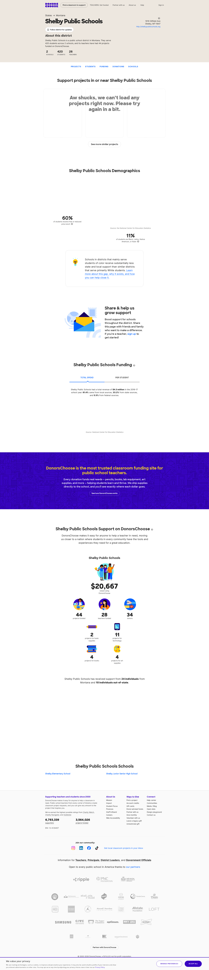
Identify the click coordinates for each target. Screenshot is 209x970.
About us (132, 5)
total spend (87, 377)
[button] (169, 964)
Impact (109, 803)
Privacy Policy (100, 967)
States (48, 15)
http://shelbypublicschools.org (148, 26)
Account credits (133, 803)
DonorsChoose (51, 5)
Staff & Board (111, 812)
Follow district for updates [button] (61, 30)
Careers (109, 815)
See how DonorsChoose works (104, 493)
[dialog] (104, 963)
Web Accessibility (113, 818)
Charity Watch (88, 812)
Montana (60, 15)
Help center (151, 800)
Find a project (132, 800)
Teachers (80, 860)
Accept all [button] (193, 964)
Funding (104, 66)
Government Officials (138, 860)
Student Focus (112, 806)
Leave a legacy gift (134, 821)
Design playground (154, 812)
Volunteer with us (133, 818)
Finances (109, 809)
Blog (155, 806)
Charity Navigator (52, 815)
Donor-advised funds (135, 809)
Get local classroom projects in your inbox (123, 848)
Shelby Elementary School (57, 773)
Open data (151, 809)
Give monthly (132, 815)
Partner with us (119, 5)
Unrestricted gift (133, 824)
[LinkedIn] (81, 848)
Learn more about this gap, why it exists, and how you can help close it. (110, 274)
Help (142, 5)
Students (90, 66)
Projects (76, 66)
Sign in (161, 5)
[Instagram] (73, 848)
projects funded (83, 821)
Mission (109, 800)
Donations (118, 66)
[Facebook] (89, 848)
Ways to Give (133, 797)
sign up (131, 333)
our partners (133, 866)
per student (122, 377)
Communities (152, 803)
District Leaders (110, 860)
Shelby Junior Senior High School (122, 773)
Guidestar (67, 815)
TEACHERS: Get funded (99, 5)
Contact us (151, 815)
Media (149, 806)
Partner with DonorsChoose (104, 947)
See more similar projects (104, 144)
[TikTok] (96, 848)
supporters (52, 821)
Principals (93, 860)
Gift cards (130, 806)
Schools (133, 66)
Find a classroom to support (74, 5)
